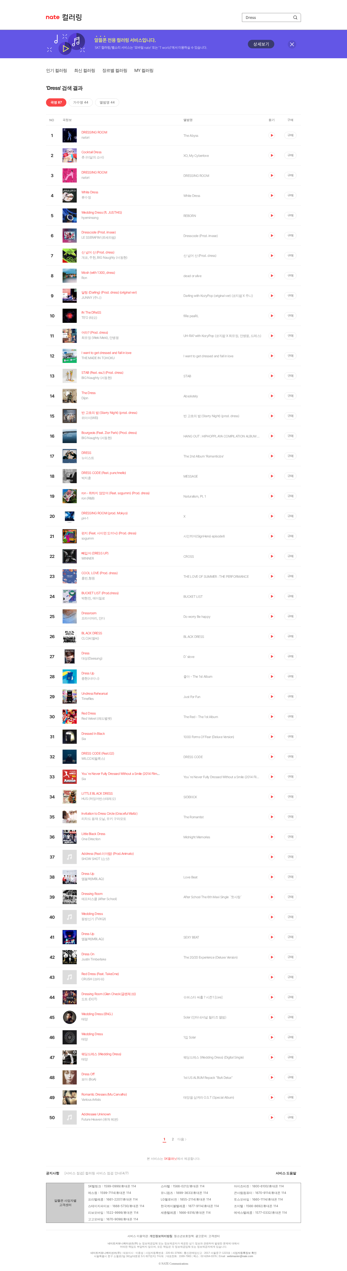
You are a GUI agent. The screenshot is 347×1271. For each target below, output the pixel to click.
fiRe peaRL (191, 316)
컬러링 (74, 17)
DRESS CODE (193, 757)
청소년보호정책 (184, 1236)
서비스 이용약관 (137, 1236)
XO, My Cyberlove (196, 156)
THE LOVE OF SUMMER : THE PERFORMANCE (216, 576)
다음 (181, 1139)
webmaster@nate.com (240, 1256)
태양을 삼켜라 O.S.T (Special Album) (208, 1097)
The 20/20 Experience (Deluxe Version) (210, 957)
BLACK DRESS (193, 637)
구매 (290, 135)
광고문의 (201, 1236)
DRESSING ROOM (196, 176)
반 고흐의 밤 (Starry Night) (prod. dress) (211, 416)
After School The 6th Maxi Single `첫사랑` (212, 897)
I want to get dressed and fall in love (208, 356)
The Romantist (193, 817)
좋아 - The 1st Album (197, 676)
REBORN (189, 216)
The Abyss (190, 135)
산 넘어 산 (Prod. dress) (199, 255)
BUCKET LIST (193, 596)
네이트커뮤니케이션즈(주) (123, 1243)
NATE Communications (174, 1263)
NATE (52, 17)
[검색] (295, 17)
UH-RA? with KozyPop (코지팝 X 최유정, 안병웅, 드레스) (222, 336)
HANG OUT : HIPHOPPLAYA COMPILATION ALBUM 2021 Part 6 (222, 436)
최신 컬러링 (84, 70)
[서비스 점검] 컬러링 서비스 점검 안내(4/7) (96, 1173)
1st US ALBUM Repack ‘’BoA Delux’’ (208, 1078)
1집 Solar (189, 1037)
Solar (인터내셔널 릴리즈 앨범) (204, 1017)
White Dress (191, 196)
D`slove (188, 657)
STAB (187, 376)
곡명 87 (56, 102)
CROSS (188, 556)
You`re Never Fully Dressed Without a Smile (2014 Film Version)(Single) (222, 777)
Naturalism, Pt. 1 (194, 496)
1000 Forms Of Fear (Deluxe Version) (208, 737)
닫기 (292, 44)
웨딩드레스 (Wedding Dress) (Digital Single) (213, 1057)
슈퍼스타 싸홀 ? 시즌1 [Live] (202, 997)
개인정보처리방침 (161, 1236)
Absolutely (190, 396)
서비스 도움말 (286, 1173)
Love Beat (190, 877)
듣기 (271, 135)
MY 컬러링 (143, 70)
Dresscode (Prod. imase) (200, 236)
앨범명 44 (107, 102)
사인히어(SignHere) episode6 (204, 536)
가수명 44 (80, 102)
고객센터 (214, 1236)
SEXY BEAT (191, 937)
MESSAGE (190, 476)
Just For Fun (191, 697)
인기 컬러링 (56, 70)
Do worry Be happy (196, 617)
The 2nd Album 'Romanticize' (203, 456)
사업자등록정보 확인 (245, 1252)
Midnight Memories (196, 837)
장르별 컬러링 (114, 70)
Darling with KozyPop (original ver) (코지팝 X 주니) (218, 296)
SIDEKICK (190, 797)
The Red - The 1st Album (200, 717)
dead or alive (192, 276)
